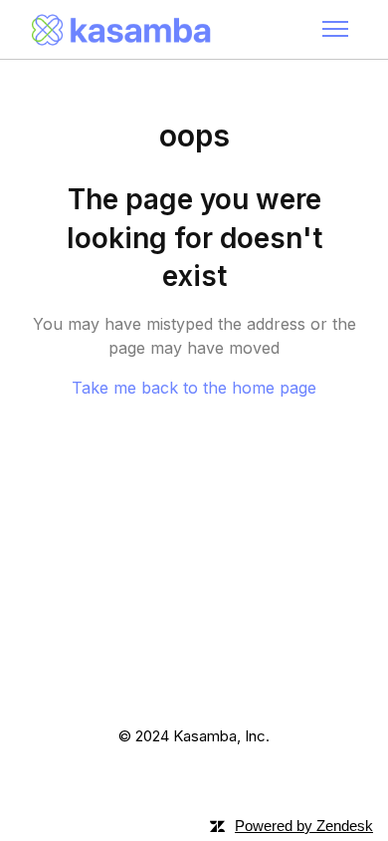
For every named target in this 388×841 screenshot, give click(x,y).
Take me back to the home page (194, 388)
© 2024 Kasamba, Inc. (194, 735)
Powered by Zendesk (304, 825)
